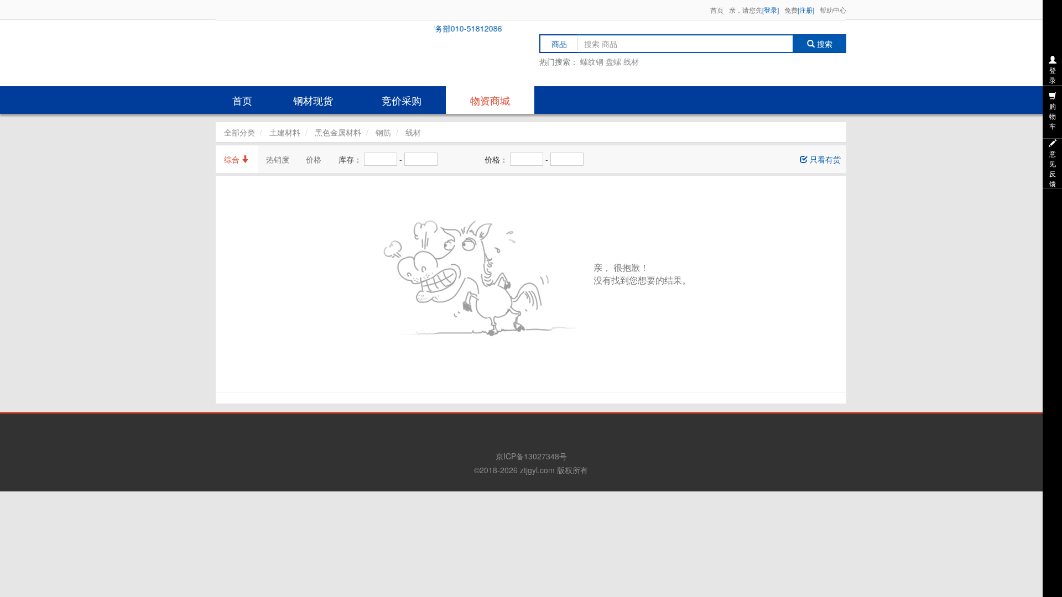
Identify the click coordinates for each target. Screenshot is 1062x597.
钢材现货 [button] (313, 100)
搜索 (827, 43)
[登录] (770, 9)
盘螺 (613, 61)
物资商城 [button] (490, 100)
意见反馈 (1052, 168)
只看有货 (824, 159)
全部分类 (239, 132)
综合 (233, 159)
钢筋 (383, 132)
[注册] (806, 9)
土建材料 (284, 132)
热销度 (277, 159)
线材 (631, 61)
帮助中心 (833, 9)
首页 (716, 9)
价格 (313, 159)
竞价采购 (401, 100)
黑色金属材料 (338, 132)
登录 (1052, 75)
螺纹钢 (591, 61)
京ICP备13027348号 (531, 456)
